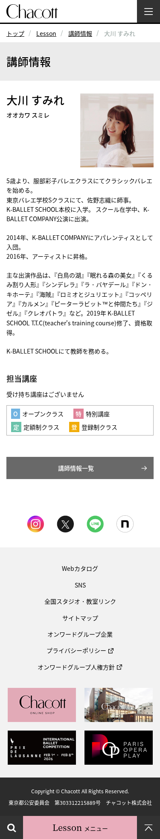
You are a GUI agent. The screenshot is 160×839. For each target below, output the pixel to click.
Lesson (46, 33)
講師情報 (80, 33)
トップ (15, 33)
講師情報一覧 (76, 468)
